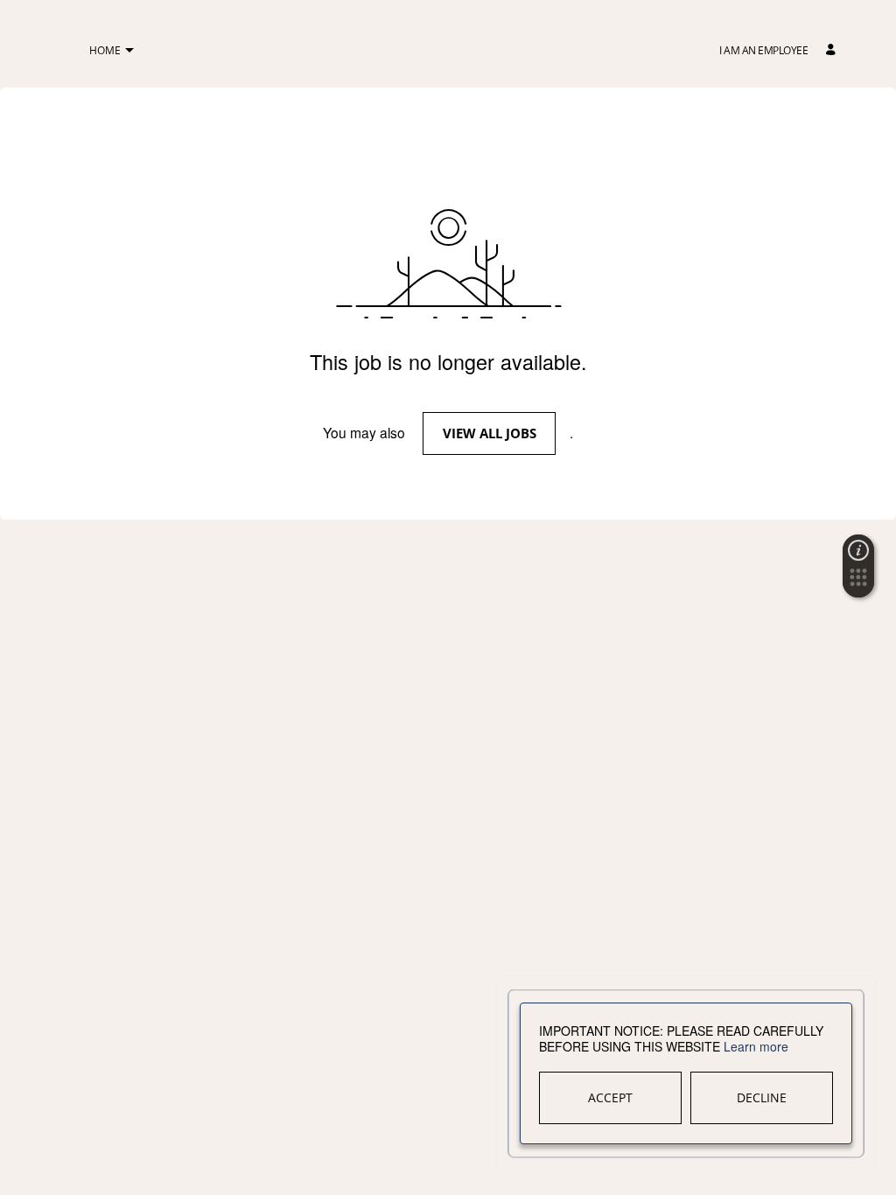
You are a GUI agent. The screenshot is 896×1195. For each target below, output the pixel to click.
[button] (129, 51)
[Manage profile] (833, 50)
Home (105, 50)
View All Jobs (489, 433)
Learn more (756, 1046)
